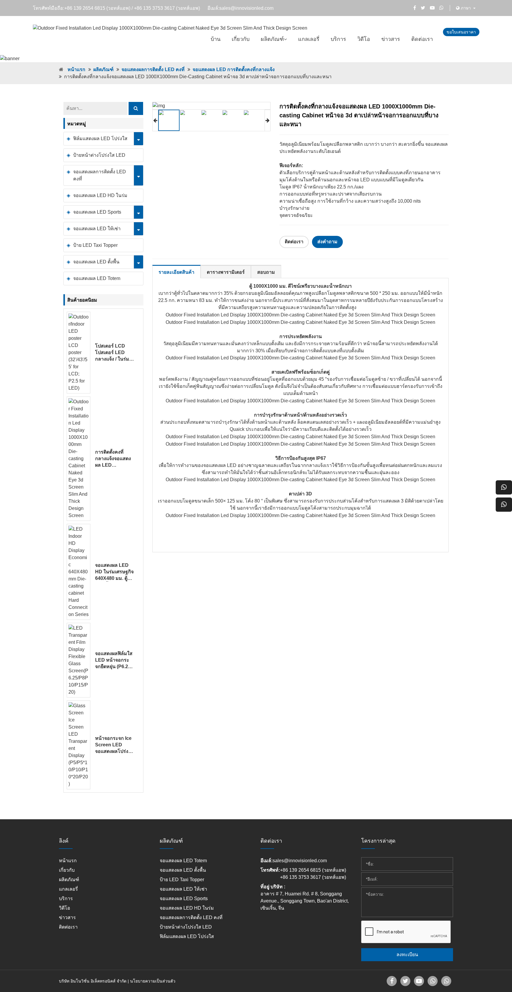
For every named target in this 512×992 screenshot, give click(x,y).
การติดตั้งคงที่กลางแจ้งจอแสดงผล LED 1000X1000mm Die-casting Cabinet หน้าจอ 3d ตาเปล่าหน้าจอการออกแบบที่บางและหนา (113, 458)
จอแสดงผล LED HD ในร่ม (100, 195)
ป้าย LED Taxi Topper (95, 245)
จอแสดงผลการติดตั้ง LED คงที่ (153, 69)
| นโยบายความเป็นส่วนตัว (151, 981)
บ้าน (215, 39)
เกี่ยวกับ (240, 39)
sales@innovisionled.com (246, 8)
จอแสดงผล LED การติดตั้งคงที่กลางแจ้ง (234, 69)
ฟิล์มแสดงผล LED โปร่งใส (100, 138)
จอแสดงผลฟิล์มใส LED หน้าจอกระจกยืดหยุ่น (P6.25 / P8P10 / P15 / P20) (114, 660)
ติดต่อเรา (422, 39)
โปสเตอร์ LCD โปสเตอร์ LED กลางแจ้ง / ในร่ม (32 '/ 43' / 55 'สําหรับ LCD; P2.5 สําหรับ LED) (114, 352)
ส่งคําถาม (327, 241)
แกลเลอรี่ (308, 39)
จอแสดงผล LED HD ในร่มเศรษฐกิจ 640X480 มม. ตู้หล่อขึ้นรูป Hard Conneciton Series (114, 572)
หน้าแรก (76, 69)
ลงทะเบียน (407, 954)
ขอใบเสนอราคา (461, 32)
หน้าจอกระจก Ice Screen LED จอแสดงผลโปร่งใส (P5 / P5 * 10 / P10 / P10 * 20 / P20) (114, 745)
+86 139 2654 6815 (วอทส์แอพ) (97, 8)
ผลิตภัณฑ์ (272, 39)
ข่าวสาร (390, 39)
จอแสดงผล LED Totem (96, 278)
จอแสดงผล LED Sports (97, 212)
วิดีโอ (363, 39)
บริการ (338, 39)
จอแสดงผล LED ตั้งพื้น (96, 261)
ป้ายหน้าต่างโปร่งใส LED (99, 155)
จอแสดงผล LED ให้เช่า (97, 228)
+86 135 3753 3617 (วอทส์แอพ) (167, 8)
